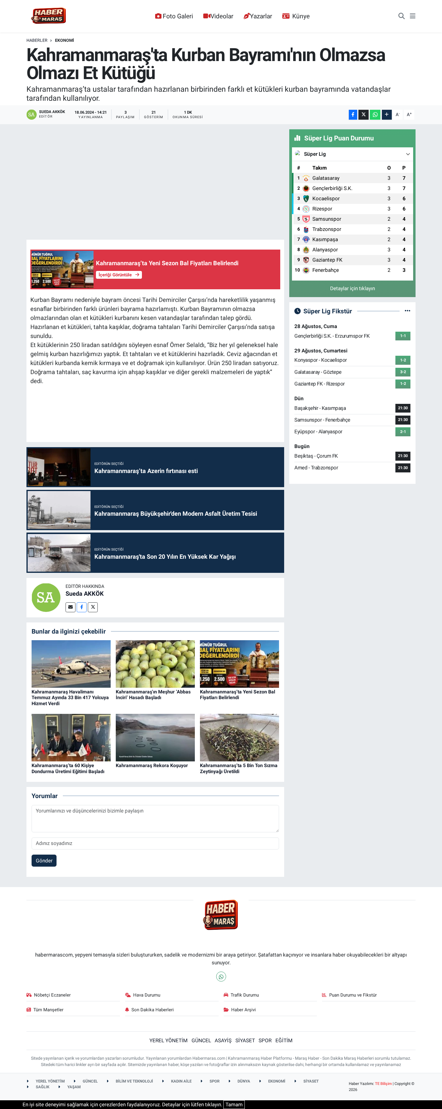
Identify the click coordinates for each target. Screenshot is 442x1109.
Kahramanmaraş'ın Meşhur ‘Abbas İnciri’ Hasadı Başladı (153, 694)
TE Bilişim (383, 1083)
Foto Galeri (178, 16)
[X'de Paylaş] (363, 115)
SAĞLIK (42, 1087)
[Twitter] (93, 607)
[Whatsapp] (221, 977)
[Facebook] (82, 607)
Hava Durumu (146, 995)
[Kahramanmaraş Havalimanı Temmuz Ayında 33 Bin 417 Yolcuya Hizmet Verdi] (71, 663)
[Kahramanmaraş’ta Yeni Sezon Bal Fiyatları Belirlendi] (239, 663)
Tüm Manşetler (48, 1009)
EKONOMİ (64, 40)
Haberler (37, 40)
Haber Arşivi (243, 1009)
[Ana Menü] (413, 16)
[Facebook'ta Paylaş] (353, 115)
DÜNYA (243, 1081)
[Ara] (401, 16)
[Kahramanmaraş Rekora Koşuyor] (155, 737)
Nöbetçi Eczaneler (52, 995)
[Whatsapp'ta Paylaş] (375, 115)
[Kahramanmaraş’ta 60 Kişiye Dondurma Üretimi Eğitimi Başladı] (71, 737)
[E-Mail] (70, 607)
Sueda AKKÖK (85, 593)
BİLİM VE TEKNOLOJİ (134, 1081)
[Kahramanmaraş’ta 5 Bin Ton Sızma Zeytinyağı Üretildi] (239, 737)
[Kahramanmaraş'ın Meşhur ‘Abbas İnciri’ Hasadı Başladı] (155, 663)
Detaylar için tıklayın (352, 288)
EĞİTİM (284, 1040)
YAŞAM (73, 1087)
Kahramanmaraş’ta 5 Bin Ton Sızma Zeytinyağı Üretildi (239, 768)
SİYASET (245, 1040)
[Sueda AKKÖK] (46, 597)
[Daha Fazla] (387, 115)
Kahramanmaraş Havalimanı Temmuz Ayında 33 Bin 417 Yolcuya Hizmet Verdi (70, 697)
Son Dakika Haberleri (152, 1009)
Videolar (221, 16)
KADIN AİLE (181, 1081)
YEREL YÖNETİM (168, 1040)
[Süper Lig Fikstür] (407, 311)
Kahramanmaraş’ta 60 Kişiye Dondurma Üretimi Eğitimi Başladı (68, 768)
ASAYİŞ (223, 1040)
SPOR (265, 1040)
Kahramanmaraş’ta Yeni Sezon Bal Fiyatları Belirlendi (237, 694)
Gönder (44, 861)
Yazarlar (261, 16)
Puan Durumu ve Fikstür (353, 995)
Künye (301, 16)
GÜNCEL (201, 1040)
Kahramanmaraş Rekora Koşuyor (152, 765)
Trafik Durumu (245, 995)
